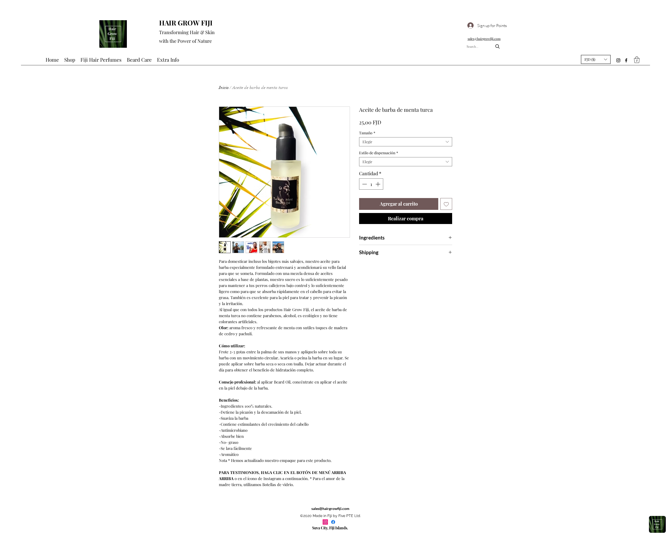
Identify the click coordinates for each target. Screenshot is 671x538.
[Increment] (378, 184)
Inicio (224, 87)
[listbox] (596, 59)
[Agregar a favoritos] (446, 204)
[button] (596, 59)
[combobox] (483, 46)
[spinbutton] (371, 184)
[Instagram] (618, 60)
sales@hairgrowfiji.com (330, 508)
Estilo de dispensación (378, 153)
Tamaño (367, 133)
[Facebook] (626, 60)
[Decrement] (364, 184)
